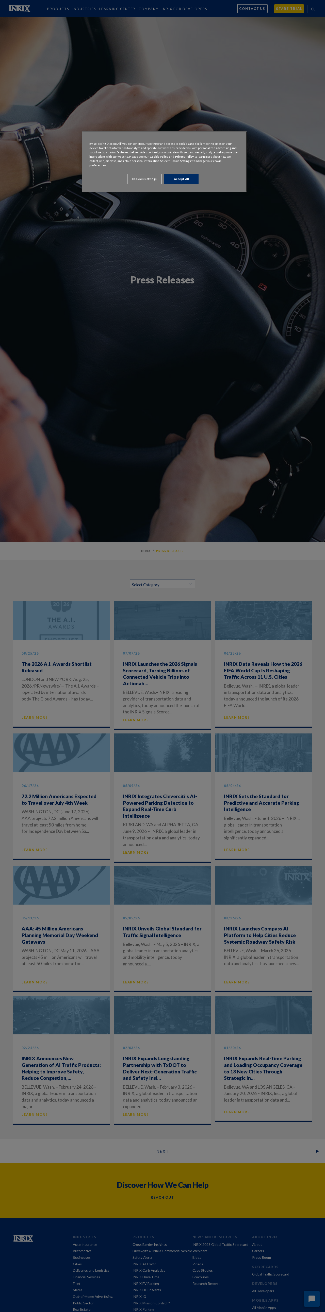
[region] (164, 161)
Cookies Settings (144, 179)
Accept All (181, 179)
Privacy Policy (184, 156)
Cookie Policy (159, 156)
